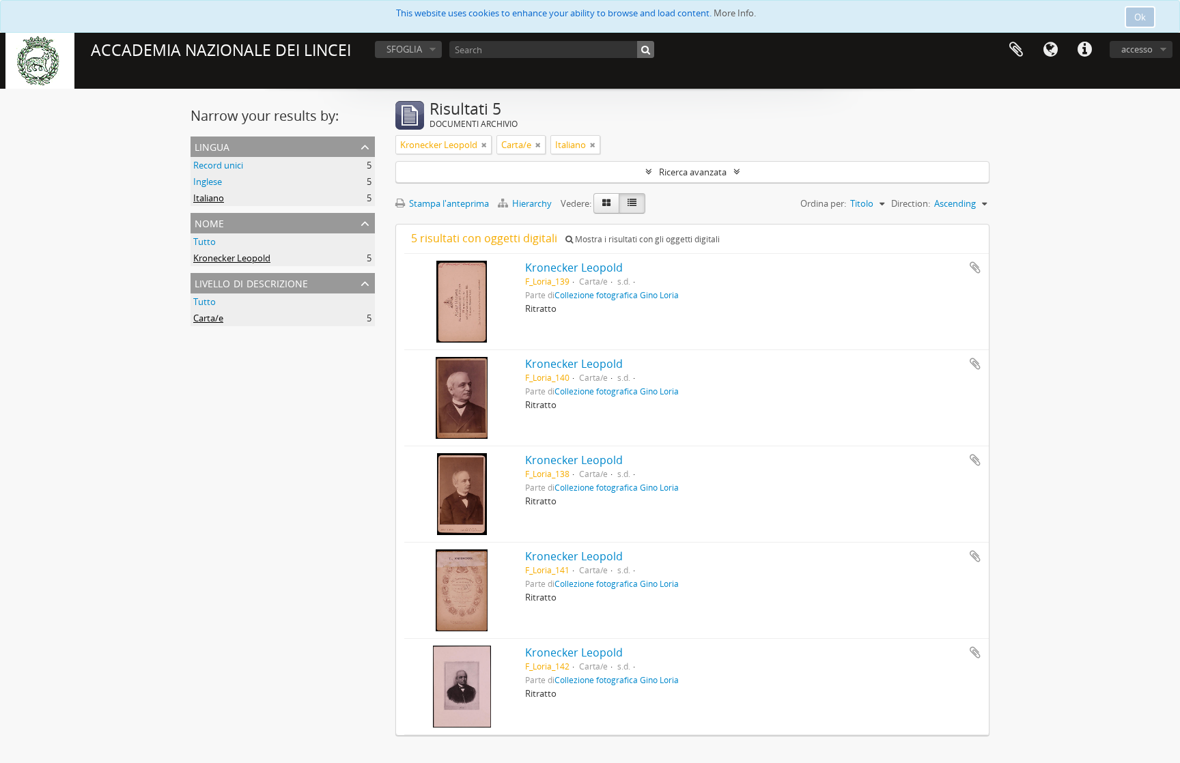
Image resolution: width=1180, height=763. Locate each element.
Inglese (207, 181)
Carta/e (208, 318)
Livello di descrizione (251, 282)
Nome (209, 222)
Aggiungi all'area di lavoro (975, 267)
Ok (1140, 17)
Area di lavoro (1016, 50)
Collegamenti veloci (1084, 50)
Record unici (218, 165)
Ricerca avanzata (693, 172)
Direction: (910, 203)
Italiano (208, 198)
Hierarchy (532, 203)
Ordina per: (823, 203)
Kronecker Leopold (231, 258)
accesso (1137, 49)
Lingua (1050, 50)
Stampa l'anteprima (448, 203)
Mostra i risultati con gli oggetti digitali (646, 239)
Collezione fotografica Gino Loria (616, 294)
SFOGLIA (404, 49)
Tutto (204, 241)
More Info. (735, 13)
